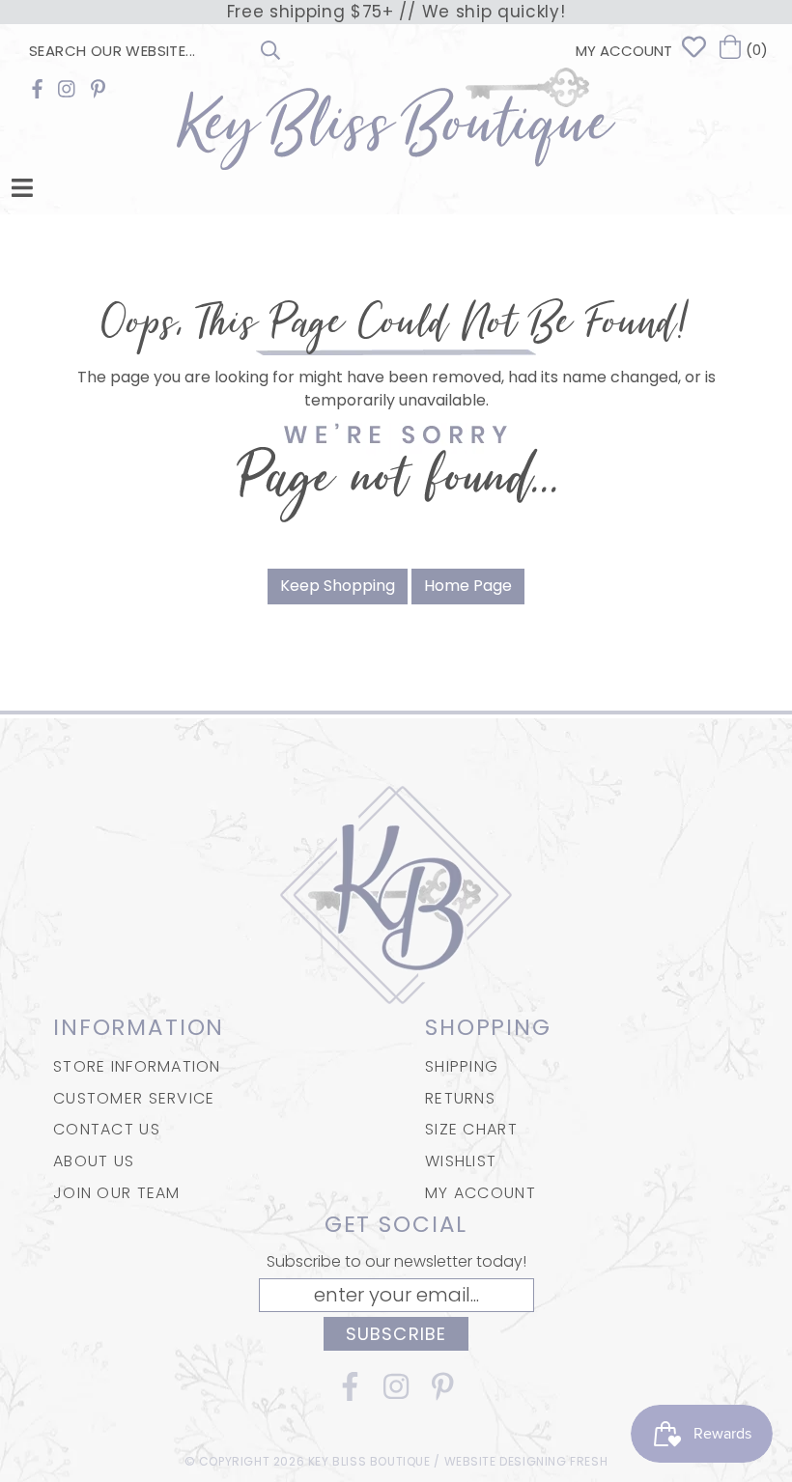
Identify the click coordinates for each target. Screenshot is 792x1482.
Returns (460, 1098)
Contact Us (106, 1129)
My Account (480, 1193)
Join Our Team (117, 1193)
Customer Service (133, 1098)
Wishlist (460, 1161)
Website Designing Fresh (526, 1461)
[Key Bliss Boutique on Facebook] (37, 89)
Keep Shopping (337, 585)
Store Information (137, 1066)
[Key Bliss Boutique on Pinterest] (98, 89)
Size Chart (471, 1129)
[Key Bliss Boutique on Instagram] (66, 89)
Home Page (468, 585)
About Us (93, 1161)
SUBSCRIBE (396, 1334)
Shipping (461, 1066)
